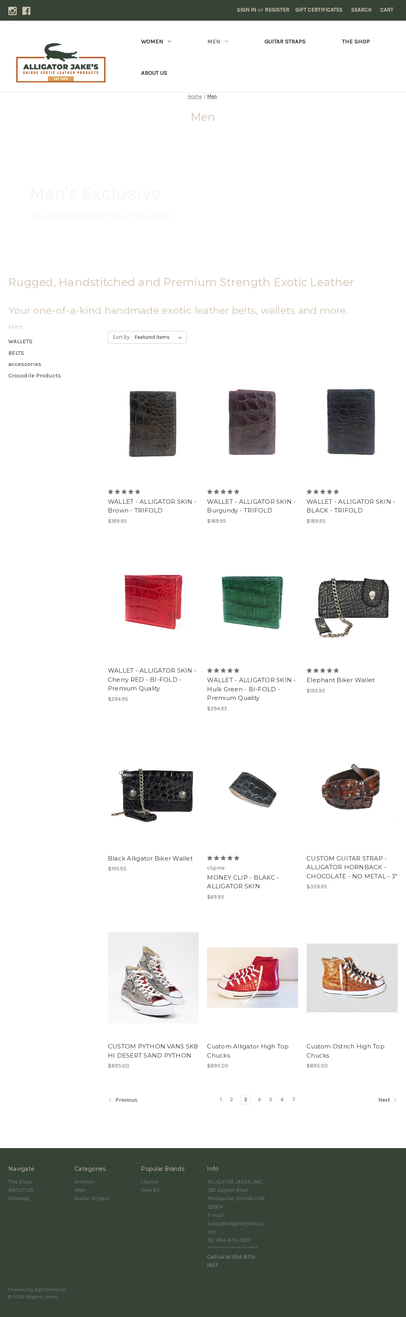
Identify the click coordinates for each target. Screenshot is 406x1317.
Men (213, 41)
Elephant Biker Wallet (340, 680)
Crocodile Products (34, 375)
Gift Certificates (319, 9)
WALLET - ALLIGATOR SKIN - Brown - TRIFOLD (152, 506)
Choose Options (153, 437)
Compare (151, 423)
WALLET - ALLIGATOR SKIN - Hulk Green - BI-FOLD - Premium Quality (251, 689)
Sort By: (121, 337)
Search (361, 9)
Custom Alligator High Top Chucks (248, 1050)
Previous (126, 1100)
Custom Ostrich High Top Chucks (345, 1050)
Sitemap (19, 1198)
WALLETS (20, 341)
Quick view (146, 409)
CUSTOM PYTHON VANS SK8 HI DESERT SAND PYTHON (153, 1050)
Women (152, 41)
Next (384, 1100)
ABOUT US (154, 72)
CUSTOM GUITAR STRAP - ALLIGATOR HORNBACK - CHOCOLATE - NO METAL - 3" (351, 867)
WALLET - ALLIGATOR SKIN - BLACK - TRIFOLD (350, 506)
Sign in (246, 9)
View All (150, 1190)
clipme (149, 1181)
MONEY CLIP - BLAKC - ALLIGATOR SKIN (243, 882)
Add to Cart (153, 616)
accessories (24, 363)
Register (277, 9)
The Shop (356, 41)
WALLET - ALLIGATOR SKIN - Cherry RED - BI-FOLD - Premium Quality (152, 679)
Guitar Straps (285, 41)
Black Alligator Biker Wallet (150, 858)
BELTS (16, 352)
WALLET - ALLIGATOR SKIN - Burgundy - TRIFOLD (251, 506)
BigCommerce (49, 1289)
